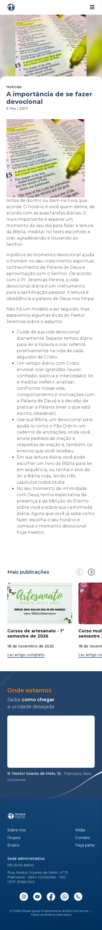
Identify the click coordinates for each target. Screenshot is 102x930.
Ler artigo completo (26, 655)
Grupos (13, 838)
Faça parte (85, 845)
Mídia (80, 830)
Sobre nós (16, 830)
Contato (82, 838)
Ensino (13, 845)
